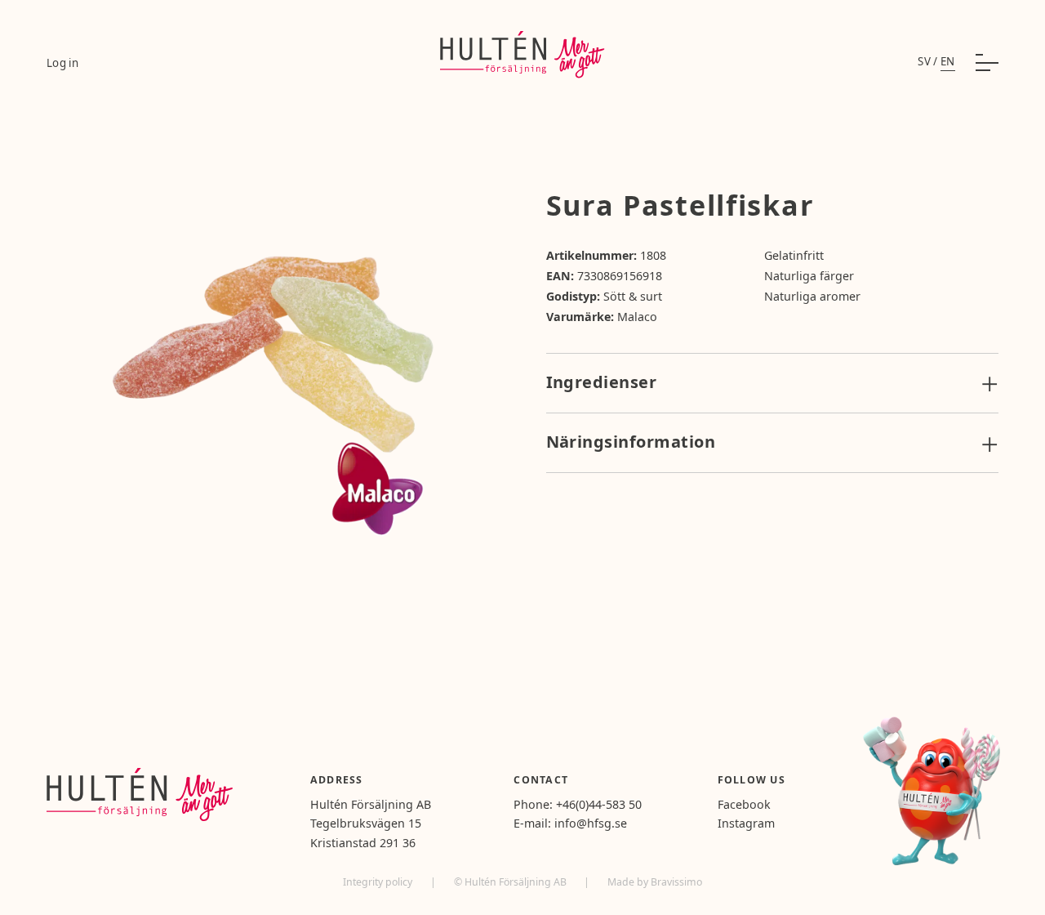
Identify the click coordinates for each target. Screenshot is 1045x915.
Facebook (744, 804)
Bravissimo (676, 882)
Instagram (746, 823)
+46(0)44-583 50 (599, 804)
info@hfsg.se (590, 823)
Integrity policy (379, 882)
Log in (62, 63)
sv (924, 61)
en (947, 61)
